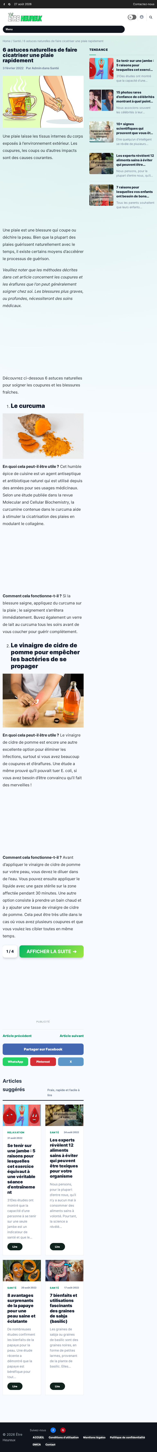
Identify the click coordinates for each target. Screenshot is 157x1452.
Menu (9, 29)
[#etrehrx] (141, 17)
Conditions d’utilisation (64, 1437)
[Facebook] (4, 4)
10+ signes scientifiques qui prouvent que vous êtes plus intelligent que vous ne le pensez (135, 128)
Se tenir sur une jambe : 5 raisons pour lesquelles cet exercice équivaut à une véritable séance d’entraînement (21, 1169)
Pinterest (43, 1061)
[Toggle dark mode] (132, 17)
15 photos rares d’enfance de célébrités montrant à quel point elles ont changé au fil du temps (135, 96)
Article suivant (72, 1036)
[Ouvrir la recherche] (150, 17)
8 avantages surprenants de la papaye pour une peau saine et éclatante (21, 1308)
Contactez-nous (143, 4)
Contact (50, 1444)
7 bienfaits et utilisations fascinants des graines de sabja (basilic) (63, 1308)
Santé (17, 41)
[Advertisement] (43, 194)
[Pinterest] (9, 4)
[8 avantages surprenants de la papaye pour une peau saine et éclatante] (22, 1270)
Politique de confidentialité (127, 1437)
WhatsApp (15, 1061)
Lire (14, 1246)
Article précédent (17, 1036)
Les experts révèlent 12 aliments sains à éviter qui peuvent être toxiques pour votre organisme (64, 1158)
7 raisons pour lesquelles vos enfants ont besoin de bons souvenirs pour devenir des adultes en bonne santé (135, 191)
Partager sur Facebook (43, 1049)
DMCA (37, 1444)
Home (6, 41)
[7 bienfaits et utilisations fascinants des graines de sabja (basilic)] (64, 1270)
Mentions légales (94, 1437)
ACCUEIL (38, 1437)
